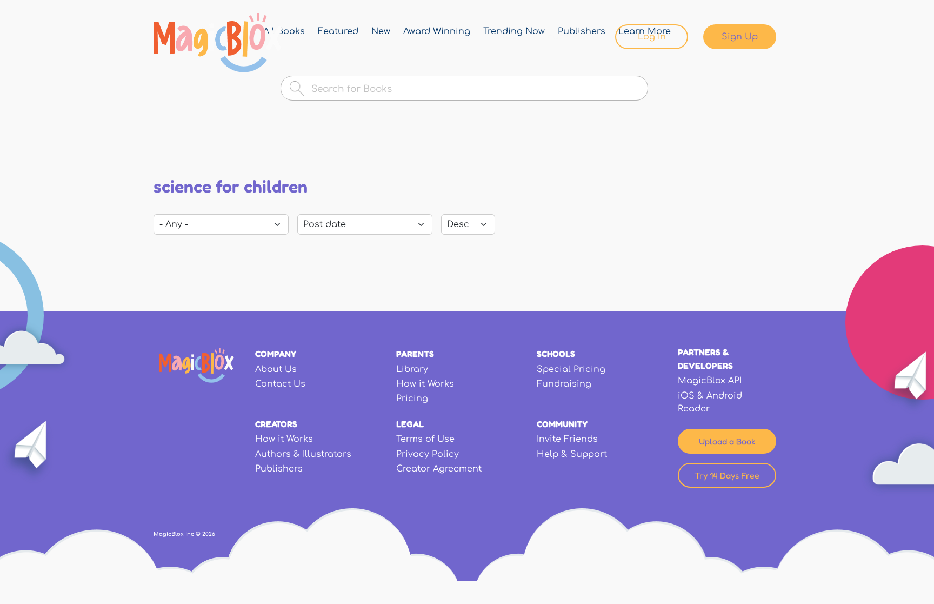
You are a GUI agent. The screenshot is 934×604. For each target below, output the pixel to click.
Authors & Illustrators (303, 454)
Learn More (568, 37)
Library (456, 37)
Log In (652, 37)
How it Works (425, 384)
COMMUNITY (562, 424)
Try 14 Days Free (727, 475)
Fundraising (564, 384)
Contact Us (280, 384)
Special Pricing (571, 369)
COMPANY (275, 353)
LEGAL (410, 424)
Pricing (412, 398)
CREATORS (276, 424)
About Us (276, 369)
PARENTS (415, 353)
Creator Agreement (439, 469)
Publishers (279, 469)
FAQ (507, 37)
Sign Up (740, 37)
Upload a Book (727, 441)
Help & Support (572, 454)
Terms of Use (425, 439)
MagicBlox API (710, 381)
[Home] (218, 42)
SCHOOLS (556, 353)
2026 (208, 534)
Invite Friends (567, 439)
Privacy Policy (427, 454)
